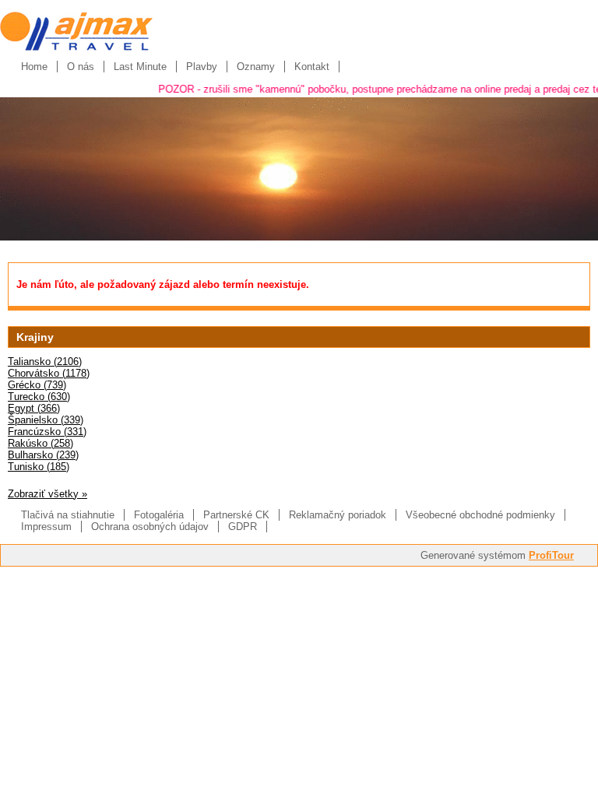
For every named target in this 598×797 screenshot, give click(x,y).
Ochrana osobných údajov (150, 526)
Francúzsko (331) (47, 431)
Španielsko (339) (45, 420)
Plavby (201, 66)
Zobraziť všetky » (47, 494)
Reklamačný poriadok (337, 515)
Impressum (46, 526)
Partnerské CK (236, 515)
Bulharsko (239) (43, 455)
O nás (80, 66)
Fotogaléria (159, 515)
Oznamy (256, 66)
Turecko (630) (39, 396)
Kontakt (311, 66)
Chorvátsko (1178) (49, 373)
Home (34, 66)
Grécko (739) (37, 385)
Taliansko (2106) (45, 361)
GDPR (242, 526)
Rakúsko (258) (40, 443)
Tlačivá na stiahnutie (67, 515)
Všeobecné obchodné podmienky (480, 515)
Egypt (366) (34, 408)
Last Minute (140, 66)
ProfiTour (551, 555)
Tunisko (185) (38, 466)
